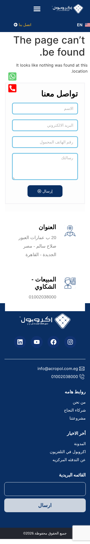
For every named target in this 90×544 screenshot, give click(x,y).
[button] (36, 8)
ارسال (45, 505)
